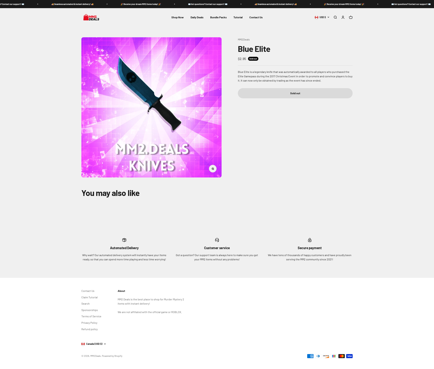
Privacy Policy (89, 322)
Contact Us (256, 17)
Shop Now (177, 17)
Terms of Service (91, 316)
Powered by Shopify (112, 355)
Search (85, 303)
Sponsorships (89, 310)
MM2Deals (244, 39)
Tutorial (238, 17)
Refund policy (89, 329)
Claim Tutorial (89, 297)
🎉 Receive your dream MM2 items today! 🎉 (117, 4)
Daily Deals (197, 17)
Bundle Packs (218, 17)
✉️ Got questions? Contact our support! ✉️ (184, 4)
